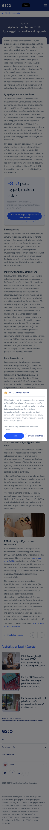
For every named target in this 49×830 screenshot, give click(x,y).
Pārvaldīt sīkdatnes (35, 436)
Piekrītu (14, 436)
